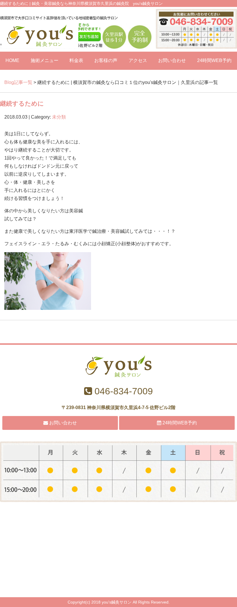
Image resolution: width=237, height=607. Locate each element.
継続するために (22, 103)
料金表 (76, 60)
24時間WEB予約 (214, 60)
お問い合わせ (172, 60)
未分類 (59, 117)
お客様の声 (105, 60)
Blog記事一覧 (18, 82)
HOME (12, 60)
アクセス (138, 60)
